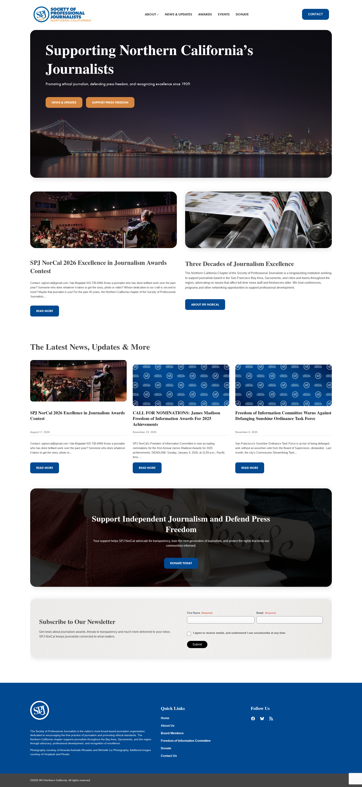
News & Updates (64, 102)
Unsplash (49, 754)
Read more (47, 312)
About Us (167, 725)
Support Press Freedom (110, 102)
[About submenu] (158, 14)
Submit (197, 644)
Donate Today (181, 563)
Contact (315, 14)
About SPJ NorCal (205, 304)
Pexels (65, 754)
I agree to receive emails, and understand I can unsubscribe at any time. (239, 632)
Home (165, 718)
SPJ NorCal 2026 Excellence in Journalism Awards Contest (98, 266)
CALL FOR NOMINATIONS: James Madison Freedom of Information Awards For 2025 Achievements (176, 418)
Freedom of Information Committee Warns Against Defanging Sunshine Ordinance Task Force (283, 415)
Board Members (172, 733)
